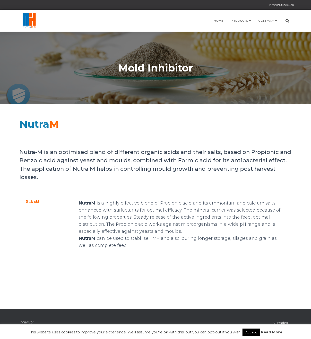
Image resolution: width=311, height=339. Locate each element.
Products (240, 20)
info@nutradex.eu (281, 5)
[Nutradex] (31, 20)
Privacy (27, 322)
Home (218, 20)
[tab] (46, 201)
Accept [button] (251, 332)
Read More (271, 332)
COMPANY (266, 20)
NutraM (32, 201)
